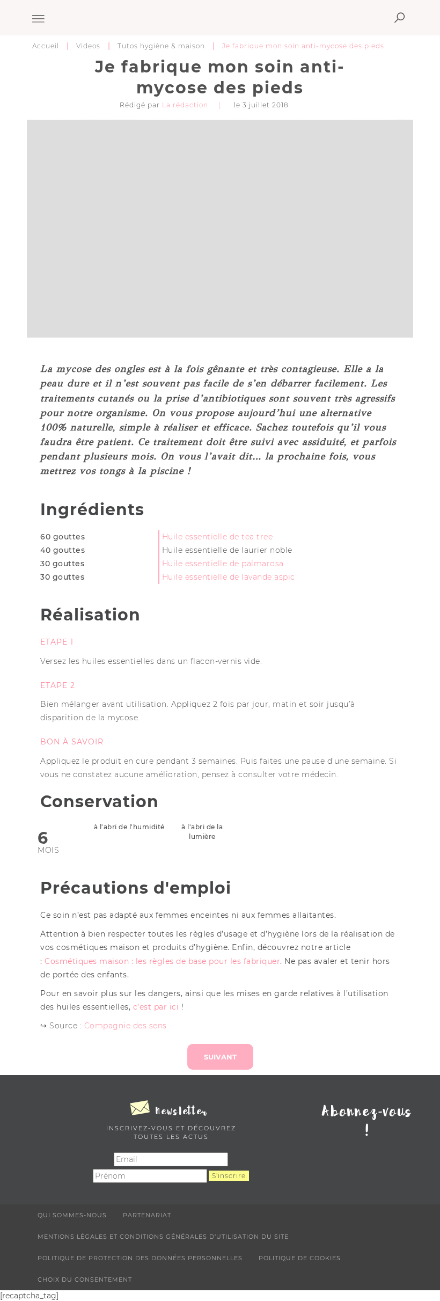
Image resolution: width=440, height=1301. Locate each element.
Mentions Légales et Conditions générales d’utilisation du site (163, 1236)
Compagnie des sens (125, 1025)
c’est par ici (156, 1007)
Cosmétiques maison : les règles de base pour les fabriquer (162, 961)
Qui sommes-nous (72, 1215)
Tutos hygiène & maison (161, 46)
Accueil (45, 46)
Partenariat (147, 1215)
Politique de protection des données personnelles (140, 1258)
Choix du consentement (85, 1279)
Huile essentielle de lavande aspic (228, 577)
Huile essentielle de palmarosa (223, 563)
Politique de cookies (300, 1258)
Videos (88, 46)
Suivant (220, 1057)
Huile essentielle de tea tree (217, 537)
